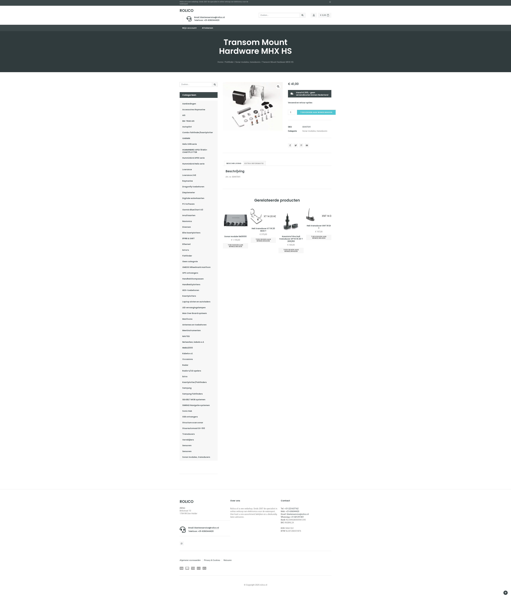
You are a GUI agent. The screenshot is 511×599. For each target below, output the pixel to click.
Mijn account (189, 28)
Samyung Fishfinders (192, 393)
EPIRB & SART (188, 238)
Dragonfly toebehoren (193, 186)
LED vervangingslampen (194, 307)
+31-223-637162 (291, 508)
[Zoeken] (302, 15)
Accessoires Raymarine (193, 109)
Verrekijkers (188, 439)
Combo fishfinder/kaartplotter (197, 132)
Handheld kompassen (193, 278)
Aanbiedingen (189, 103)
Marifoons (187, 319)
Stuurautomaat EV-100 (193, 428)
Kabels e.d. (187, 353)
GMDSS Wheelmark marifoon (196, 267)
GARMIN (186, 138)
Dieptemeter (188, 192)
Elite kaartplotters (191, 232)
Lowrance (187, 169)
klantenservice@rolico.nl (298, 514)
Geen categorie (190, 261)
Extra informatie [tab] (254, 163)
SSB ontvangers (190, 416)
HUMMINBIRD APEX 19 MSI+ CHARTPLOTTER (194, 151)
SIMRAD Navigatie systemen (196, 405)
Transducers (188, 434)
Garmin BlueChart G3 (192, 209)
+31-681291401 (297, 517)
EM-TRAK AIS (188, 121)
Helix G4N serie (189, 144)
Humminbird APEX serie (193, 158)
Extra (184, 376)
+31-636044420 (292, 511)
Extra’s (185, 250)
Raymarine (187, 181)
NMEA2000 (187, 347)
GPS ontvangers (190, 273)
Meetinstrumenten (191, 330)
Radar (185, 365)
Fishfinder (229, 62)
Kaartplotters (189, 296)
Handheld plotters (191, 284)
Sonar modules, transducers (247, 62)
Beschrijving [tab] (233, 163)
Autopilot (187, 126)
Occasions (187, 359)
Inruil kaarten (188, 215)
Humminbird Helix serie (193, 163)
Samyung (186, 388)
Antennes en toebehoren (194, 324)
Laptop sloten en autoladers (196, 301)
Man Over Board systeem (194, 313)
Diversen (186, 227)
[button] (278, 86)
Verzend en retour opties (300, 102)
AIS (183, 115)
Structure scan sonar (192, 422)
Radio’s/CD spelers (191, 370)
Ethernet (186, 244)
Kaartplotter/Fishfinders (194, 382)
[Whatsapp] (330, 2)
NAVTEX (186, 336)
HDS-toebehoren (190, 290)
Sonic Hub (187, 411)
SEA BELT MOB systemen (193, 399)
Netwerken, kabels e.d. (193, 342)
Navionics (187, 221)
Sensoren (186, 445)
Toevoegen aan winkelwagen (316, 112)
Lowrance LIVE (189, 175)
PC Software (188, 204)
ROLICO (186, 10)
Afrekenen (207, 28)
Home (220, 62)
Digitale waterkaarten (193, 198)
